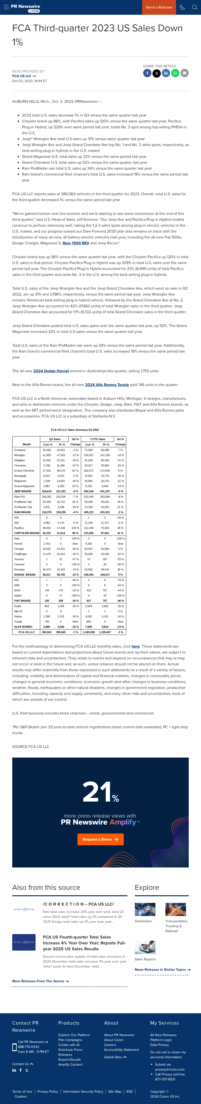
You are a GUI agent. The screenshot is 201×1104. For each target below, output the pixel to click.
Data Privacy (159, 1044)
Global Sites (113, 1057)
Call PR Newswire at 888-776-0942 (33, 1044)
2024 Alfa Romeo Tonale (107, 385)
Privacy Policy (48, 1091)
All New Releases (163, 1035)
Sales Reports (145, 959)
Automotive (143, 921)
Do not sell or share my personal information (168, 1055)
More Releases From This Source (38, 981)
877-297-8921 (165, 1079)
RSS (129, 1091)
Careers (110, 1044)
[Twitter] (27, 1070)
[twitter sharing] (156, 74)
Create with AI (68, 1044)
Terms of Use (22, 1091)
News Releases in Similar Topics (160, 969)
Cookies (21, 1096)
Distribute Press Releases (70, 1052)
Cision (164, 1096)
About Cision (114, 1040)
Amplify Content (70, 1064)
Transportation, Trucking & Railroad (176, 926)
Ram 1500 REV (76, 243)
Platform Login (161, 1040)
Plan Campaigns (70, 1040)
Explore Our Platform (74, 1035)
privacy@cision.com (170, 1069)
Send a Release (159, 7)
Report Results (69, 1059)
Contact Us (21, 1064)
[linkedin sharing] (166, 73)
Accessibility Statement (121, 1049)
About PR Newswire (119, 1035)
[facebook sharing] (147, 73)
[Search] (194, 7)
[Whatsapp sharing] (175, 73)
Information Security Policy (83, 1091)
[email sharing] (184, 73)
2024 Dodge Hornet (51, 371)
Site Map (114, 1091)
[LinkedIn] (14, 1070)
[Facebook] (20, 1070)
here (136, 646)
